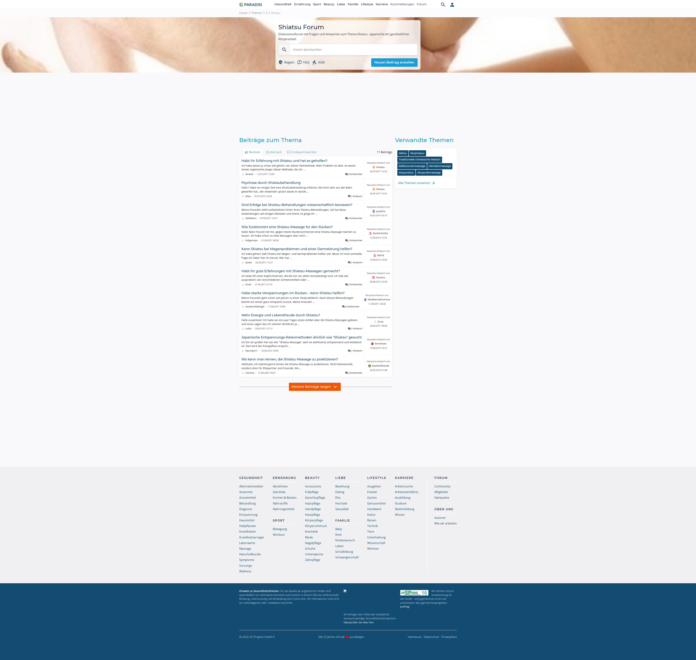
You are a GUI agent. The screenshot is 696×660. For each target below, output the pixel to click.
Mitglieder (441, 492)
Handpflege (313, 509)
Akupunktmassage (429, 172)
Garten (372, 498)
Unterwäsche (314, 554)
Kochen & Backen (285, 498)
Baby (338, 529)
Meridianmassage (440, 166)
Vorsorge (245, 566)
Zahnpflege (312, 560)
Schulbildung (344, 552)
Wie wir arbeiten (445, 523)
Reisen (371, 520)
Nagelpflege (313, 543)
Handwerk (374, 509)
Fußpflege (311, 492)
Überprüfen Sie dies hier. (359, 622)
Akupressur (417, 153)
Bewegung (280, 529)
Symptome (246, 560)
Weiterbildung (404, 509)
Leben (339, 546)
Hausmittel (246, 520)
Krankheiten (247, 532)
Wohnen (373, 549)
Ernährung (302, 4)
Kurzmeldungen (402, 4)
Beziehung (342, 486)
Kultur (371, 515)
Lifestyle (367, 4)
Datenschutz (431, 637)
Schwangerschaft (347, 557)
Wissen (400, 515)
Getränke (279, 492)
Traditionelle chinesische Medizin (419, 159)
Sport (317, 4)
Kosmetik (311, 532)
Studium (401, 503)
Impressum (415, 637)
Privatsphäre (449, 637)
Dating (339, 492)
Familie (353, 4)
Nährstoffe (280, 503)
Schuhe (310, 549)
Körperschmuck (316, 526)
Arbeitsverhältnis (406, 492)
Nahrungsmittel (283, 509)
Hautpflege (312, 515)
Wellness (245, 571)
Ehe (337, 498)
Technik (372, 526)
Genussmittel (376, 503)
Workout (279, 535)
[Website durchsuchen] (443, 4)
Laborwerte (247, 543)
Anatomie (245, 492)
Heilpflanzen (247, 526)
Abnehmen (280, 486)
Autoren (440, 518)
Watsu (403, 153)
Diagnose (245, 509)
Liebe (341, 4)
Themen (256, 13)
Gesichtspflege (315, 498)
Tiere (370, 532)
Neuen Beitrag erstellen (394, 62)
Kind (338, 535)
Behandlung (247, 503)
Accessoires (313, 486)
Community (442, 486)
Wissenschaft (376, 543)
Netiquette (441, 498)
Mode (309, 537)
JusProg (404, 606)
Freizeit (372, 492)
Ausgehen (374, 486)
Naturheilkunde (250, 554)
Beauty (329, 4)
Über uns (443, 509)
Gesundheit (283, 4)
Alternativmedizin (251, 486)
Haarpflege (312, 503)
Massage (245, 549)
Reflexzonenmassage (412, 166)
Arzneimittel (247, 498)
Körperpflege (314, 520)
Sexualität (342, 509)
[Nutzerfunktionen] (452, 4)
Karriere (382, 4)
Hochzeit (341, 503)
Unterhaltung (376, 537)
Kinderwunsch (345, 540)
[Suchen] (284, 49)
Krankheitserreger (251, 537)
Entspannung (248, 515)
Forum (422, 4)
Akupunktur (406, 172)
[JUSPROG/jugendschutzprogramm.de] (414, 593)
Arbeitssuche (404, 486)
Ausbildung (402, 498)
